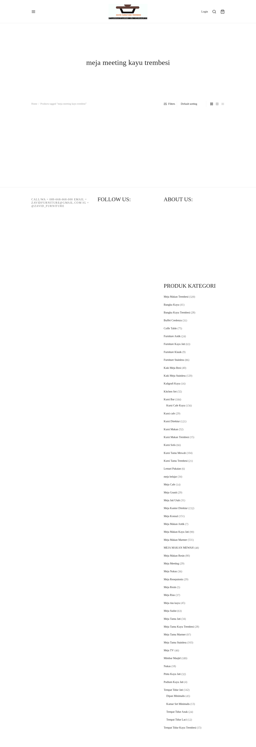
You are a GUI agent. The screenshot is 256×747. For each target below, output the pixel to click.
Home (34, 104)
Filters (171, 103)
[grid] (212, 104)
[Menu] (33, 12)
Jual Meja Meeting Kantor (45, 168)
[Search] (214, 12)
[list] (223, 104)
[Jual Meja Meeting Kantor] (53, 142)
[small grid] (217, 104)
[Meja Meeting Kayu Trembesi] (103, 149)
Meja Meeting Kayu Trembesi (97, 183)
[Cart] (222, 12)
